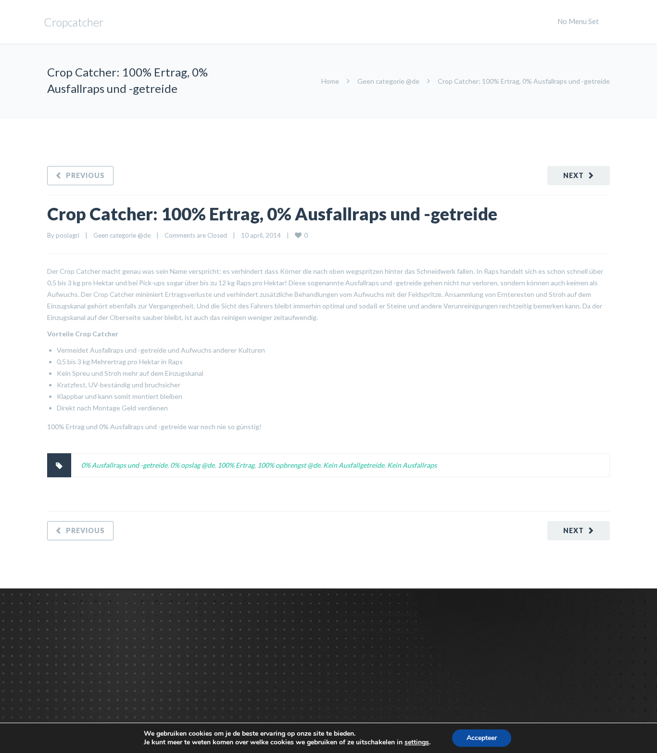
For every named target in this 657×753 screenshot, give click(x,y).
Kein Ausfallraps (412, 465)
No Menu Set (578, 21)
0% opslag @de (192, 465)
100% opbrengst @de (288, 465)
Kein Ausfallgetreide (353, 465)
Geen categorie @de (388, 81)
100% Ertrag (235, 465)
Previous (85, 175)
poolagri (67, 235)
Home (330, 81)
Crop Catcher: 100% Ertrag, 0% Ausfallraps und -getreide (272, 213)
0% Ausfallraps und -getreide (124, 465)
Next (573, 175)
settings (416, 742)
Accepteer (482, 737)
